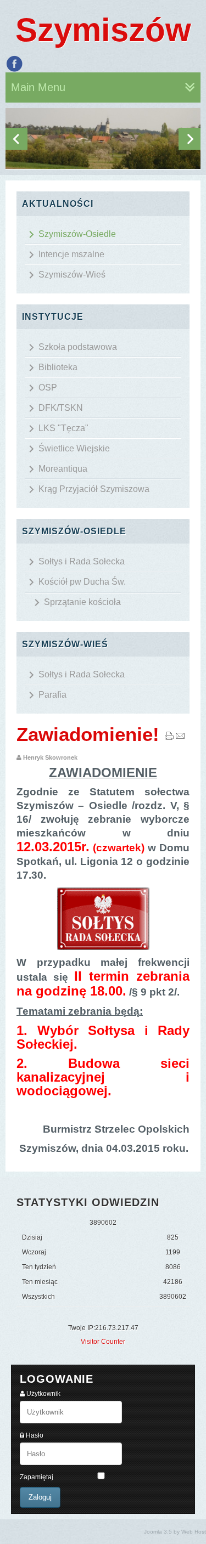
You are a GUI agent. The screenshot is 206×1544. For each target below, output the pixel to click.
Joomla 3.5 (158, 1532)
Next (190, 139)
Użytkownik (43, 1394)
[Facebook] (14, 63)
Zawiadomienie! (87, 734)
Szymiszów (103, 30)
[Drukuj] (169, 738)
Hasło (34, 1435)
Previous (16, 139)
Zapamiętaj (36, 1477)
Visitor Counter (103, 1341)
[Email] (180, 738)
